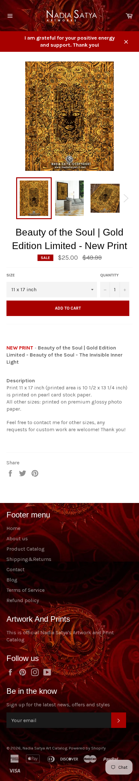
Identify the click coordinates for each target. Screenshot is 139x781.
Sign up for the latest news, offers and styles (58, 705)
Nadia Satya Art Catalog (45, 748)
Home (13, 528)
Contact (15, 569)
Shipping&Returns (28, 559)
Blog (11, 580)
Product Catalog (25, 549)
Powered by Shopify (87, 748)
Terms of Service (25, 590)
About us (17, 538)
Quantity (109, 275)
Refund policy (22, 600)
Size (10, 275)
